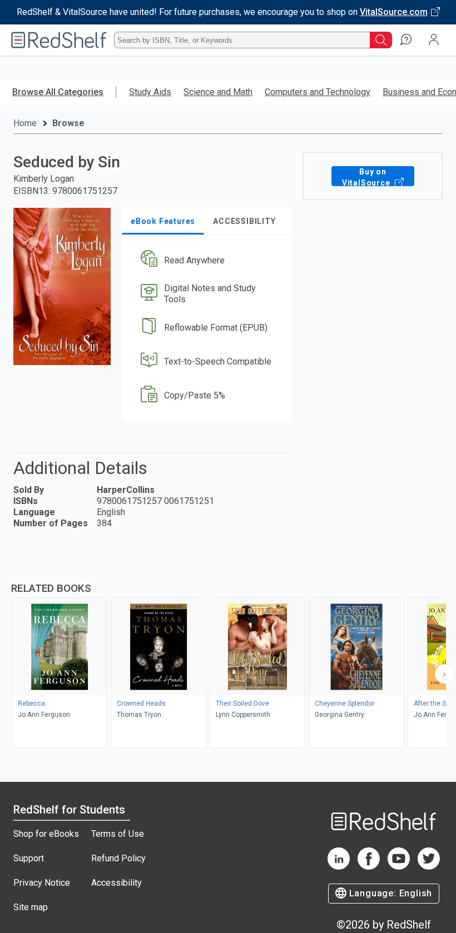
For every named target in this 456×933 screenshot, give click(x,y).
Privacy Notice (41, 882)
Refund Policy (118, 858)
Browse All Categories (57, 92)
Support (28, 858)
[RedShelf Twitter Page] (429, 866)
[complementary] (228, 652)
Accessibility (116, 882)
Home (25, 123)
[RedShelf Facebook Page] (369, 866)
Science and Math (218, 92)
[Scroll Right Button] (445, 674)
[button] (206, 260)
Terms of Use (117, 834)
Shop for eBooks (46, 834)
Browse (68, 123)
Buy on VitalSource (367, 176)
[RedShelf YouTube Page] (399, 866)
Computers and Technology (317, 92)
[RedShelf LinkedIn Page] (339, 866)
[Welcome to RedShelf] (59, 40)
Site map (30, 907)
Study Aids (150, 92)
